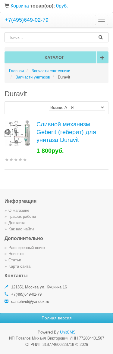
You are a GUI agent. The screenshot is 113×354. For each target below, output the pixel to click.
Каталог (75, 57)
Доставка (16, 222)
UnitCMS (68, 332)
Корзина (20, 5)
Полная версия (57, 318)
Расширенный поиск (26, 247)
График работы (22, 216)
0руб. (62, 5)
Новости (16, 253)
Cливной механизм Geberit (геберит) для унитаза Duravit (66, 132)
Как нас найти (21, 229)
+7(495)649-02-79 (27, 20)
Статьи (14, 260)
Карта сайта (19, 266)
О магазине (18, 210)
